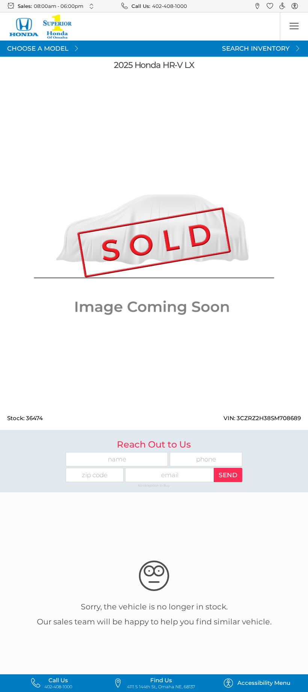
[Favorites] (270, 6)
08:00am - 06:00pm (58, 6)
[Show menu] (294, 26)
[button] (258, 6)
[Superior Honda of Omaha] (40, 26)
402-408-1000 (169, 6)
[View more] (91, 6)
